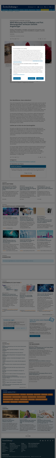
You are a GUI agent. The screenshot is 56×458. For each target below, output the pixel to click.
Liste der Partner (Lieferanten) (18, 74)
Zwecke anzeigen (17, 78)
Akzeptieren (40, 78)
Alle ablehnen (31, 78)
